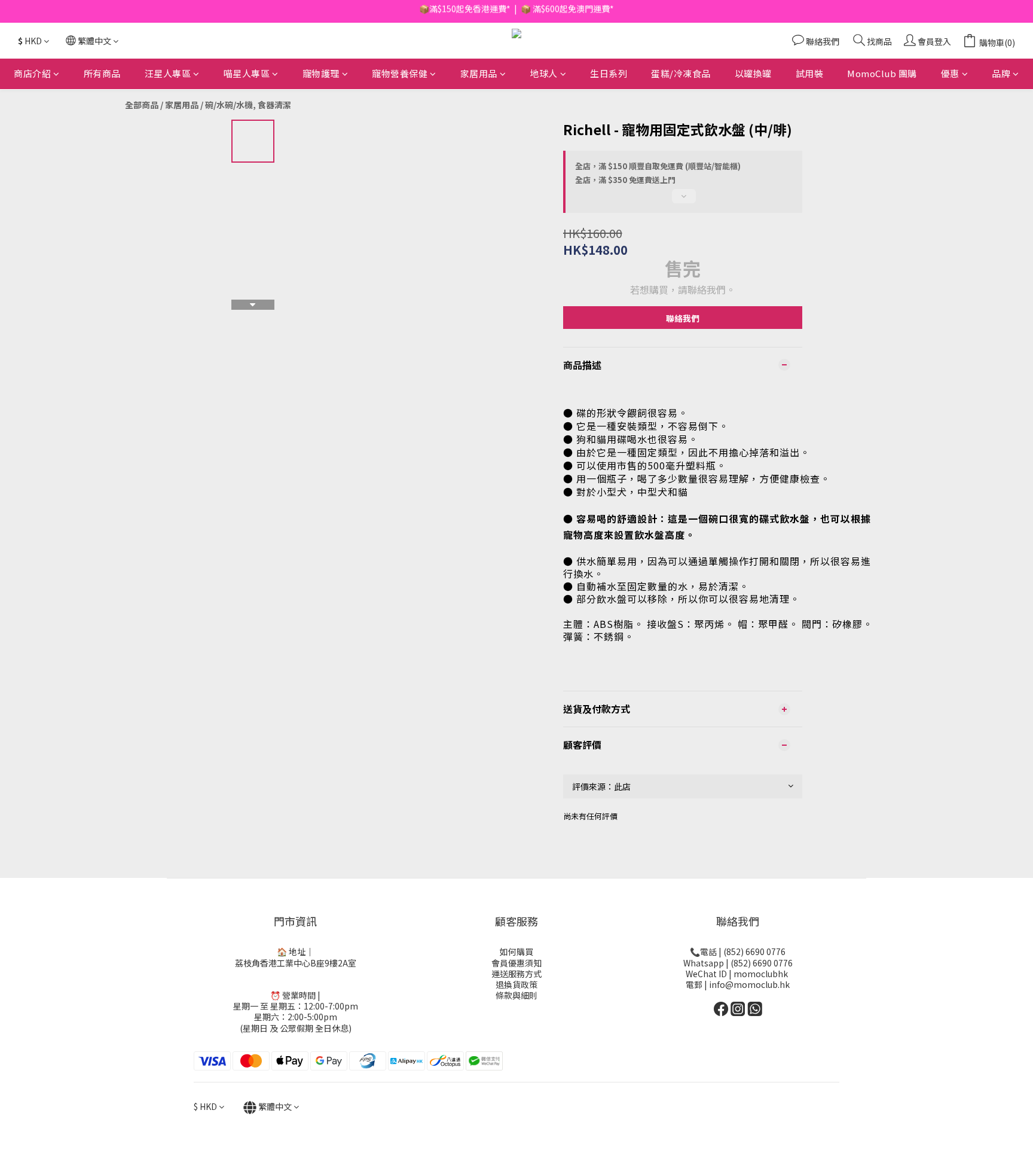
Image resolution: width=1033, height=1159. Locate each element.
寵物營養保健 (399, 73)
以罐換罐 (753, 73)
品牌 (1001, 73)
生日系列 (608, 73)
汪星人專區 (168, 73)
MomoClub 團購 (882, 73)
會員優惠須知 (516, 963)
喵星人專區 (247, 73)
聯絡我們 (682, 318)
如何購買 (516, 951)
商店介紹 (32, 73)
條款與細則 (516, 995)
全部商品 (141, 105)
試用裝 (810, 73)
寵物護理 (321, 73)
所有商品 (102, 73)
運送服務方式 (516, 974)
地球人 (544, 73)
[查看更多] (682, 201)
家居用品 (478, 73)
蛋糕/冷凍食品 (681, 73)
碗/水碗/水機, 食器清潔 (248, 105)
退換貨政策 (516, 984)
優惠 (950, 73)
